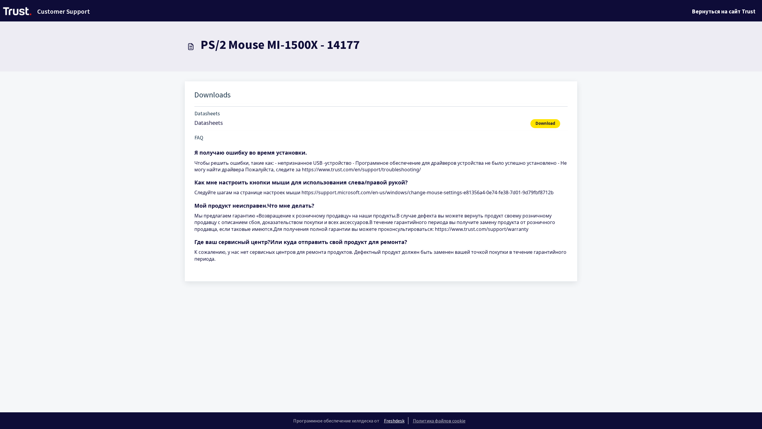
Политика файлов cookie (439, 421)
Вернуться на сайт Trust (723, 11)
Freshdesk (394, 421)
